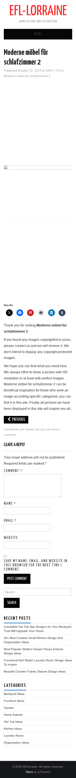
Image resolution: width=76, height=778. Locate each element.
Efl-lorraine (38, 11)
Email (10, 521)
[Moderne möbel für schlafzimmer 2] (38, 189)
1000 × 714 (53, 70)
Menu (38, 34)
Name (10, 504)
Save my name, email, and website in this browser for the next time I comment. (36, 565)
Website (11, 538)
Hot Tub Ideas (13, 721)
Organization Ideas (16, 742)
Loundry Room (14, 735)
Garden (9, 707)
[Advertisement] (38, 121)
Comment (13, 471)
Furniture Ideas (14, 700)
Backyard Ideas (14, 693)
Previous (18, 420)
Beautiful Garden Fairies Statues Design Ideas (35, 671)
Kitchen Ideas (13, 728)
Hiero (29, 772)
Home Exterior (13, 714)
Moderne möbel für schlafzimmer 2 (27, 76)
